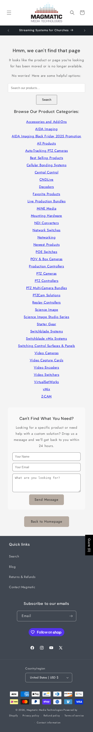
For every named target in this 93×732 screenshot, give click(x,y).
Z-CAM (46, 396)
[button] (9, 13)
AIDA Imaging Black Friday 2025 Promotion (46, 136)
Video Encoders (46, 367)
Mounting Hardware (46, 215)
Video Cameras (47, 353)
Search (46, 99)
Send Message (46, 499)
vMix (46, 389)
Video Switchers (46, 374)
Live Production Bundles (47, 201)
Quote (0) (89, 545)
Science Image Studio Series (46, 316)
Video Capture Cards (46, 360)
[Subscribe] (71, 616)
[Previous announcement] (8, 30)
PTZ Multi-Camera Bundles (46, 287)
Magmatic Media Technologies (45, 710)
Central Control (46, 172)
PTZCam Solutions (46, 295)
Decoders (46, 186)
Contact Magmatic (22, 587)
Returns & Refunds (22, 577)
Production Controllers (46, 266)
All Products (46, 143)
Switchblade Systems (46, 331)
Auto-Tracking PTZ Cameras (46, 150)
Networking (46, 237)
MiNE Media (46, 208)
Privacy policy (31, 715)
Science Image (46, 309)
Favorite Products (46, 194)
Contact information (49, 722)
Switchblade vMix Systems (46, 338)
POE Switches (46, 251)
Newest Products (46, 244)
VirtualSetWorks (46, 381)
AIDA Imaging (46, 128)
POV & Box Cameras (46, 259)
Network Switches (46, 230)
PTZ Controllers (46, 280)
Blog (12, 566)
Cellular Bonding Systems (46, 165)
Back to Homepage (46, 521)
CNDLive (46, 179)
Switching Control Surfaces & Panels (46, 345)
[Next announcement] (85, 30)
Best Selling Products (46, 157)
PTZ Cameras (46, 273)
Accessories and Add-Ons (46, 121)
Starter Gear (46, 324)
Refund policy (52, 715)
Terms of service (74, 715)
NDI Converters (46, 222)
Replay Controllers (46, 302)
